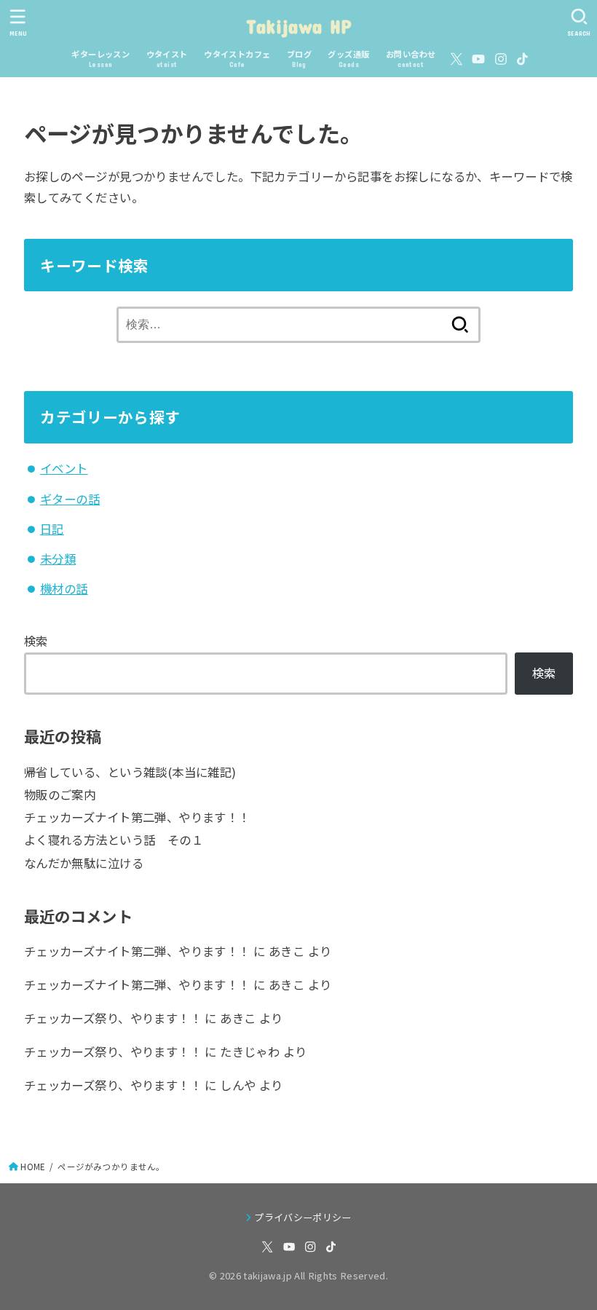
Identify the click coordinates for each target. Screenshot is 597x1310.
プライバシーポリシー (302, 1217)
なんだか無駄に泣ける (83, 863)
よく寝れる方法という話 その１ (113, 839)
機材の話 (64, 588)
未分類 (58, 558)
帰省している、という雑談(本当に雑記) (130, 772)
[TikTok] (522, 59)
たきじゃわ (250, 1051)
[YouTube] (478, 59)
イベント (64, 468)
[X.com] (456, 59)
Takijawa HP (298, 26)
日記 (52, 528)
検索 (36, 641)
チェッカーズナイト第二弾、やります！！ (137, 817)
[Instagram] (500, 59)
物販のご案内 (59, 794)
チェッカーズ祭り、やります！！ (113, 1018)
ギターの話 (70, 499)
